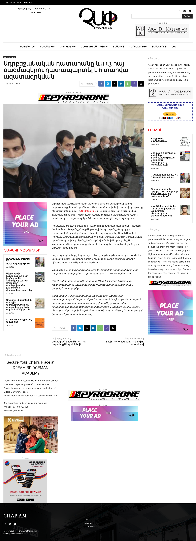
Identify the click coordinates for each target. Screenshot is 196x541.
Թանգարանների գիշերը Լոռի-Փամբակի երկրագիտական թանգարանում (164, 193)
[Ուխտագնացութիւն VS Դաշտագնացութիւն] (39, 262)
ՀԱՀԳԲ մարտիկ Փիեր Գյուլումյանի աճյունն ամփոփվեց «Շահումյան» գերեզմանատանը (163, 211)
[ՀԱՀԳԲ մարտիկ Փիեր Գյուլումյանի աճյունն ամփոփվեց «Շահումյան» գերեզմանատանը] (185, 210)
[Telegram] (185, 11)
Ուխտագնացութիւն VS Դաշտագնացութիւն (164, 176)
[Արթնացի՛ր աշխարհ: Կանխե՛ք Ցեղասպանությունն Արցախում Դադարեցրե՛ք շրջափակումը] (185, 156)
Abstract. (20, 533)
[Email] (141, 84)
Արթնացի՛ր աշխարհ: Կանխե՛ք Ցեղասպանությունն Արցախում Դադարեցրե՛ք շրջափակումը (163, 159)
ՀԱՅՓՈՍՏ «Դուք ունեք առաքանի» (19, 320)
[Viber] (134, 84)
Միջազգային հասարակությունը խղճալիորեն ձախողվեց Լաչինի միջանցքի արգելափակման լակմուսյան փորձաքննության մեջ (19, 282)
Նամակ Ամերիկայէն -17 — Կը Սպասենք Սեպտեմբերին (69, 343)
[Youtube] (190, 11)
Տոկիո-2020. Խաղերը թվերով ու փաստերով (125, 343)
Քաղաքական (9, 57)
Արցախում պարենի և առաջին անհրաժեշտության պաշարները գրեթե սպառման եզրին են (19, 305)
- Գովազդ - (155, 58)
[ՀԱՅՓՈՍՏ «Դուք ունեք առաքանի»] (39, 323)
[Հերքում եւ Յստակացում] (185, 142)
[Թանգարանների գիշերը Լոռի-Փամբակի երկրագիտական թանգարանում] (185, 193)
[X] (114, 84)
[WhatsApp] (128, 84)
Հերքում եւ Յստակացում (159, 139)
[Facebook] (179, 11)
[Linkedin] (121, 84)
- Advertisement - (12, 355)
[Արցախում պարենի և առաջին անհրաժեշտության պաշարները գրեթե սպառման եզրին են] (39, 303)
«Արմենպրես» (88, 211)
